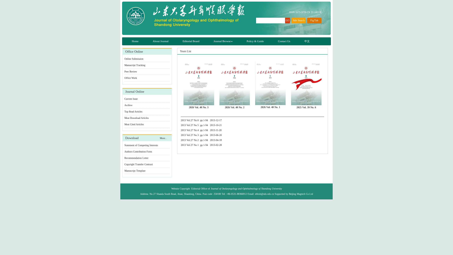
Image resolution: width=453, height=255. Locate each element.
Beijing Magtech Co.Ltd (301, 194)
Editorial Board (191, 41)
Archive (128, 105)
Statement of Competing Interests (141, 145)
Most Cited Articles (134, 124)
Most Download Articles (136, 118)
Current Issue (131, 99)
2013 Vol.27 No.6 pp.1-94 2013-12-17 (201, 120)
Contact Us (284, 41)
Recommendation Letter (136, 158)
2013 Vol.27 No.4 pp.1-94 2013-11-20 (201, 130)
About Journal (160, 41)
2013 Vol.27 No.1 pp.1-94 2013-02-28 (201, 145)
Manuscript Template (134, 170)
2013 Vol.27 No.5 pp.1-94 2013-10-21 (201, 125)
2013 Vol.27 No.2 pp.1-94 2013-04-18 (201, 140)
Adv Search (299, 20)
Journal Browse (222, 41)
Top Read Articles (133, 111)
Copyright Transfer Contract (138, 164)
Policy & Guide (255, 41)
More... (163, 138)
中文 (307, 41)
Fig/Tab (314, 20)
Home (135, 41)
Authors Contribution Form (138, 151)
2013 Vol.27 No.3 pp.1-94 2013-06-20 (201, 135)
